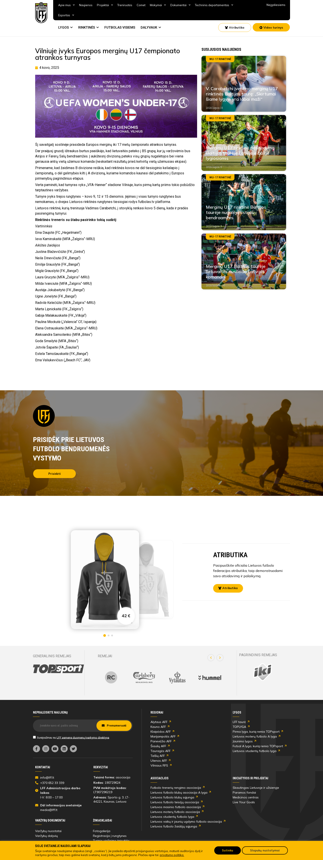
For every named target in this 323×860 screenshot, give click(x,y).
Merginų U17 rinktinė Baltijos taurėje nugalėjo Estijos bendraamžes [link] (236, 212)
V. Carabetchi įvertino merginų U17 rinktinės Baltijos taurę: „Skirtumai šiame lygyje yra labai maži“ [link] (242, 94)
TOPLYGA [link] (239, 727)
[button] (210, 657)
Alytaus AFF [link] (159, 722)
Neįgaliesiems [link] (276, 5)
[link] (41, 12)
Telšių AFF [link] (158, 756)
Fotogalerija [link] (101, 831)
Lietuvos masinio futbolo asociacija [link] (176, 807)
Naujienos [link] (86, 5)
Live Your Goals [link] (244, 802)
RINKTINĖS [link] (86, 27)
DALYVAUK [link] (149, 27)
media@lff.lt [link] (48, 810)
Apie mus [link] (64, 5)
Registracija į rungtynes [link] (110, 836)
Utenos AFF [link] (159, 761)
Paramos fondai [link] (244, 792)
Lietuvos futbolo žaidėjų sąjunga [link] (174, 826)
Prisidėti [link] (54, 473)
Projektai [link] (103, 5)
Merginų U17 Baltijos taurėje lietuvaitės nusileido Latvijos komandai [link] (235, 271)
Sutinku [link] (227, 850)
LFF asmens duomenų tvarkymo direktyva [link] (83, 737)
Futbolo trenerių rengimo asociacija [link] (176, 788)
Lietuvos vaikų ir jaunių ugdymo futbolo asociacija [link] (186, 821)
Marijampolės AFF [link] (163, 736)
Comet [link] (141, 5)
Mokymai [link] (156, 5)
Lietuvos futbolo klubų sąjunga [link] (172, 797)
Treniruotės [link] (124, 5)
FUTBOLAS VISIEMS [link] (119, 27)
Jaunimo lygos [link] (243, 741)
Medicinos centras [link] (246, 797)
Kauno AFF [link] (158, 727)
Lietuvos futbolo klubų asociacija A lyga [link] (179, 792)
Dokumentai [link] (178, 5)
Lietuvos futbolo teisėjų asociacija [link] (175, 802)
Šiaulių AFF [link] (158, 746)
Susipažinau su (73, 737)
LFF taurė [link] (239, 722)
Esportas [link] (64, 15)
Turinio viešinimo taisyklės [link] (111, 841)
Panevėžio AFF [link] (161, 741)
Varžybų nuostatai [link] (48, 831)
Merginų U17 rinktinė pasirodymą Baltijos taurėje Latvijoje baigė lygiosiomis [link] (240, 153)
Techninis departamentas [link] (212, 5)
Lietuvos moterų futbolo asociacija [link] (175, 812)
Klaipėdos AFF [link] (161, 732)
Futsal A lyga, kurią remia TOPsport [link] (258, 746)
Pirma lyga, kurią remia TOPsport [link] (256, 732)
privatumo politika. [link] (172, 855)
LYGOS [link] (63, 27)
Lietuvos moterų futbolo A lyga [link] (255, 736)
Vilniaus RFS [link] (159, 765)
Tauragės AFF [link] (161, 751)
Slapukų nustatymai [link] (265, 850)
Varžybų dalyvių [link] (46, 836)
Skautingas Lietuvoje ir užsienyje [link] (256, 788)
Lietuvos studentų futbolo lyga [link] (254, 751)
